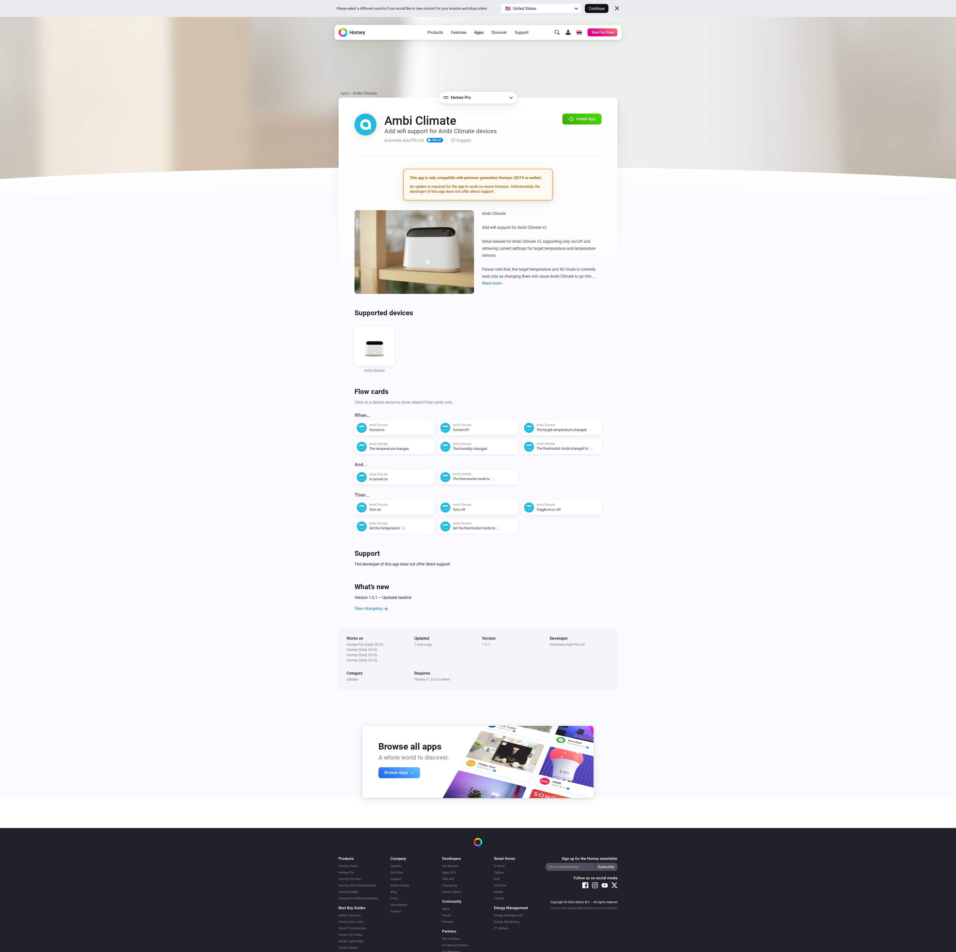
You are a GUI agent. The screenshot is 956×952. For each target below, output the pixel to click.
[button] (541, 8)
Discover (499, 32)
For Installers (451, 939)
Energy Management (508, 915)
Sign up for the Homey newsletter (589, 858)
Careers (395, 866)
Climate (352, 679)
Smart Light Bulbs (351, 941)
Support (522, 32)
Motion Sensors (350, 915)
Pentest (447, 922)
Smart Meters (348, 948)
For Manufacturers (455, 945)
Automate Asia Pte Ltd (567, 644)
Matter (498, 892)
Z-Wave (499, 866)
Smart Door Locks (351, 922)
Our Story (396, 872)
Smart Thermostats (352, 928)
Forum (446, 915)
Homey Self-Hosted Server (357, 885)
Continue (596, 8)
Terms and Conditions (602, 908)
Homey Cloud (348, 866)
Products (435, 32)
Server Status (451, 892)
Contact (395, 911)
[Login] (568, 32)
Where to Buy (399, 885)
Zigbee (499, 872)
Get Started (450, 866)
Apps (478, 32)
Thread (499, 898)
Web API (448, 879)
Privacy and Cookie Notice (568, 908)
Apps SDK (449, 872)
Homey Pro (346, 872)
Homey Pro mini (350, 879)
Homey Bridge (348, 892)
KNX (497, 879)
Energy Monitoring (506, 922)
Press (394, 898)
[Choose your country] (579, 32)
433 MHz (500, 885)
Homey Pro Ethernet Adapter (358, 898)
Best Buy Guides (352, 908)
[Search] (557, 32)
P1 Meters (501, 928)
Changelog (449, 885)
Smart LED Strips (350, 935)
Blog (393, 892)
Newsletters (399, 905)
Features (458, 32)
